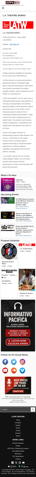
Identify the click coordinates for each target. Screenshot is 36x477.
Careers (18, 459)
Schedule (18, 422)
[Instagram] (20, 463)
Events (18, 430)
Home (18, 420)
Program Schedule (10, 240)
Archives (18, 433)
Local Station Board (18, 451)
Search (18, 436)
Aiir (34, 473)
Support (18, 425)
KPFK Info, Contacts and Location (18, 448)
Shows (18, 428)
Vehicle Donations (18, 443)
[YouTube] (23, 463)
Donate (18, 446)
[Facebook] (13, 463)
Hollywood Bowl (27, 221)
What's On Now (8, 175)
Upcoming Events (10, 194)
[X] (16, 463)
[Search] (34, 409)
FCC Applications (18, 456)
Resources (18, 453)
